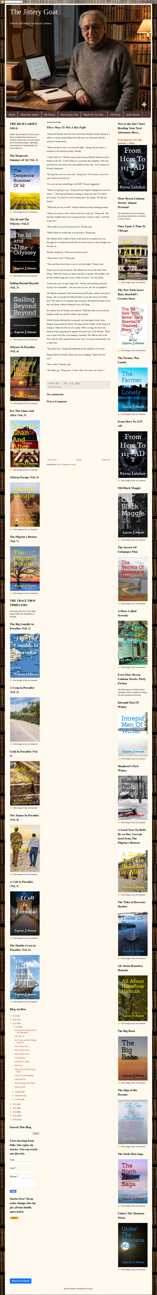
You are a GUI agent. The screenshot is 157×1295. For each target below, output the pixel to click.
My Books (49, 114)
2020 (15, 1020)
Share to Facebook (20, 1281)
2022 (15, 1104)
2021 (15, 1023)
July (17, 1027)
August (18, 1092)
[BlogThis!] (72, 383)
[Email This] (70, 383)
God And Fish (20, 1079)
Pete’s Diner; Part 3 (22, 1054)
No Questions (20, 1058)
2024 (15, 1112)
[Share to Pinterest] (79, 383)
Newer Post (51, 460)
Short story (57, 387)
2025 (15, 1116)
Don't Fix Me (20, 1087)
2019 (15, 1016)
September (19, 1096)
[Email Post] (65, 383)
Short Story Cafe (69, 114)
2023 (15, 1108)
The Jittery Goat (34, 12)
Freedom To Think (22, 1062)
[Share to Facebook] (77, 383)
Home (12, 114)
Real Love (19, 1065)
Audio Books (133, 114)
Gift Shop (115, 114)
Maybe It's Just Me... (94, 114)
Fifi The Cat (19, 1036)
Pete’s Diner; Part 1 (22, 1046)
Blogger (89, 1289)
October (18, 1099)
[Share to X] (74, 383)
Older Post (106, 460)
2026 (15, 1119)
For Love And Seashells (24, 1075)
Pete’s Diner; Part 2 (22, 1050)
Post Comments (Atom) (66, 464)
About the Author (29, 114)
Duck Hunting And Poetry (25, 1083)
